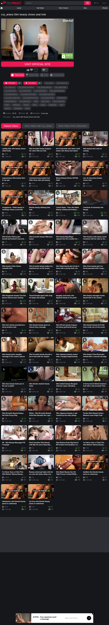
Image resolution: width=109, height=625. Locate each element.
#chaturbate (62, 98)
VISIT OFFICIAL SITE (37, 64)
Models (105, 8)
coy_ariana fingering (57, 91)
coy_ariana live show (30, 98)
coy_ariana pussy (11, 94)
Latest (19, 8)
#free (34, 105)
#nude (43, 105)
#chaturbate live (10, 101)
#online (26, 105)
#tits (61, 105)
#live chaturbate (59, 101)
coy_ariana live (62, 83)
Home (1, 8)
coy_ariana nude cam (12, 98)
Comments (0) (59, 75)
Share (46, 75)
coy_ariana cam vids (46, 94)
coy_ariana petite (40, 91)
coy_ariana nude (60, 87)
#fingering (52, 105)
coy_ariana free (10, 91)
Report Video (33, 75)
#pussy (7, 108)
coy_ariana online (47, 98)
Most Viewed (63, 8)
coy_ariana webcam (44, 87)
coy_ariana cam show (28, 94)
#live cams (45, 101)
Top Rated (40, 8)
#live (35, 101)
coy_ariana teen (25, 91)
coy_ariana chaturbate (26, 87)
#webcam (16, 105)
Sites (85, 8)
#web (7, 105)
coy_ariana (49, 83)
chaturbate (18, 108)
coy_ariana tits (25, 101)
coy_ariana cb (9, 87)
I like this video (28, 69)
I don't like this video (31, 69)
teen (27, 108)
